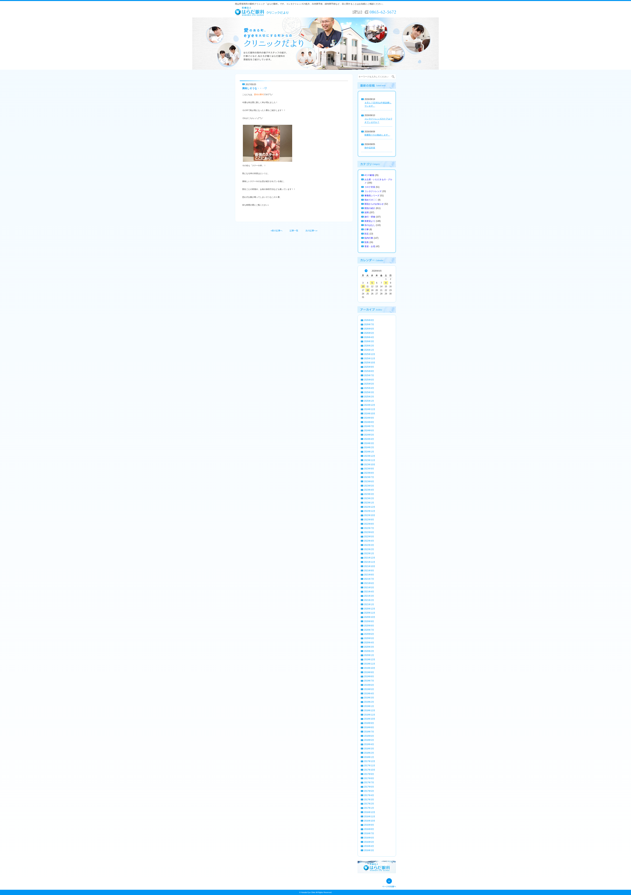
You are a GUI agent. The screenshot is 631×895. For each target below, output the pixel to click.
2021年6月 (369, 583)
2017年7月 (369, 782)
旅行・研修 (369, 217)
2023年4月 (369, 490)
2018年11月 (369, 715)
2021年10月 (369, 566)
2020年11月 (369, 613)
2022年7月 (369, 528)
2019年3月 (369, 697)
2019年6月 (369, 685)
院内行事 (368, 238)
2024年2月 (369, 447)
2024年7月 (369, 426)
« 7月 (366, 270)
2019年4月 (369, 693)
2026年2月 (369, 345)
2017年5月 (369, 791)
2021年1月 (369, 604)
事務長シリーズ (371, 195)
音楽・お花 (369, 246)
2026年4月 (369, 337)
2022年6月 (369, 532)
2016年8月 (369, 829)
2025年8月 (369, 371)
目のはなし (369, 225)
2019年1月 (369, 706)
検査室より (369, 221)
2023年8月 (369, 473)
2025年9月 (369, 367)
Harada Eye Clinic (308, 892)
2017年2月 (369, 803)
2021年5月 (369, 587)
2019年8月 (369, 676)
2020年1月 (369, 655)
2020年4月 (369, 642)
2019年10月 (369, 668)
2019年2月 (369, 702)
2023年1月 (369, 502)
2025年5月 (369, 384)
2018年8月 (369, 727)
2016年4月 (369, 846)
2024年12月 (369, 405)
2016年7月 (369, 833)
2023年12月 (369, 456)
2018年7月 (369, 731)
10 (363, 286)
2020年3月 (369, 647)
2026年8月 (369, 320)
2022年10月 (369, 515)
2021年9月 (369, 570)
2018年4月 (369, 744)
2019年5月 (369, 689)
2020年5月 (369, 638)
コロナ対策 (369, 187)
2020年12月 (369, 608)
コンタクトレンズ (373, 191)
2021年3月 (369, 596)
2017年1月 (369, 808)
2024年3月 (369, 443)
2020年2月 (369, 651)
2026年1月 (369, 350)
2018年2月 (369, 753)
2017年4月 (369, 795)
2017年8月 (369, 778)
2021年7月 (369, 579)
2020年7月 (369, 630)
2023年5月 (369, 485)
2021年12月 (369, 557)
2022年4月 (369, 541)
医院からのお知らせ (374, 204)
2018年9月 (369, 723)
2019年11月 (369, 664)
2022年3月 (369, 545)
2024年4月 (369, 439)
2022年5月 (369, 536)
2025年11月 (369, 358)
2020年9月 (369, 621)
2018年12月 (369, 710)
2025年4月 (369, 388)
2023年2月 (369, 498)
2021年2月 (369, 600)
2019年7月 (369, 680)
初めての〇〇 (370, 200)
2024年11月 (369, 409)
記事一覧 (294, 230)
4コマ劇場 (369, 175)
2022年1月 (369, 553)
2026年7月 (369, 324)
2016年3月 (369, 850)
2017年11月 (369, 765)
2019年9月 (369, 672)
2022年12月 (369, 507)
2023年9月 (369, 468)
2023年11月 (369, 460)
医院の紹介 (369, 208)
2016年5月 (369, 842)
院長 (366, 242)
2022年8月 (369, 524)
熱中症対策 (369, 147)
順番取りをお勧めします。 (377, 135)
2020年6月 (369, 634)
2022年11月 (369, 511)
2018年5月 (369, 740)
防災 (366, 233)
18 (367, 290)
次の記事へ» (311, 230)
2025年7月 (369, 375)
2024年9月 (369, 418)
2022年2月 (369, 549)
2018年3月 (369, 748)
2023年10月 (369, 464)
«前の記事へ (276, 230)
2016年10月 (369, 821)
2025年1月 (369, 401)
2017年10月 (369, 770)
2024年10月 (369, 413)
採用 (366, 212)
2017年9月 (369, 774)
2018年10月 (369, 719)
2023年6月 (369, 481)
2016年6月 (369, 837)
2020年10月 (369, 617)
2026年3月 (369, 341)
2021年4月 (369, 591)
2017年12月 (369, 761)
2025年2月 (369, 396)
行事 (366, 229)
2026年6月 (369, 328)
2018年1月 (369, 757)
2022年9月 (369, 519)
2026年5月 (369, 333)
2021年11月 (369, 562)
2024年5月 (369, 435)
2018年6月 (369, 736)
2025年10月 (369, 362)
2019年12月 (369, 659)
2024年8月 (369, 422)
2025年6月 (369, 379)
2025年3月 (369, 392)
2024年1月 (369, 451)
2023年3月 (369, 494)
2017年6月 (369, 787)
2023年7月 (369, 477)
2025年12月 (369, 354)
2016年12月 (369, 812)
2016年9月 (369, 825)
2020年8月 (369, 625)
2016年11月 (369, 816)
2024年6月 (369, 430)
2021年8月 (369, 574)
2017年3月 (369, 799)
